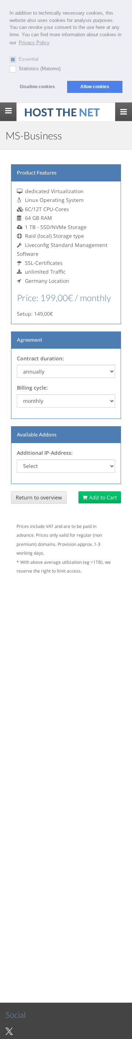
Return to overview (39, 497)
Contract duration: (40, 358)
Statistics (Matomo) (39, 68)
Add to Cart (103, 497)
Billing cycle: (32, 387)
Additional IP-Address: (45, 452)
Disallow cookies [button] (37, 86)
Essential (28, 59)
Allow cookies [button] (94, 86)
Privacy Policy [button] (34, 42)
